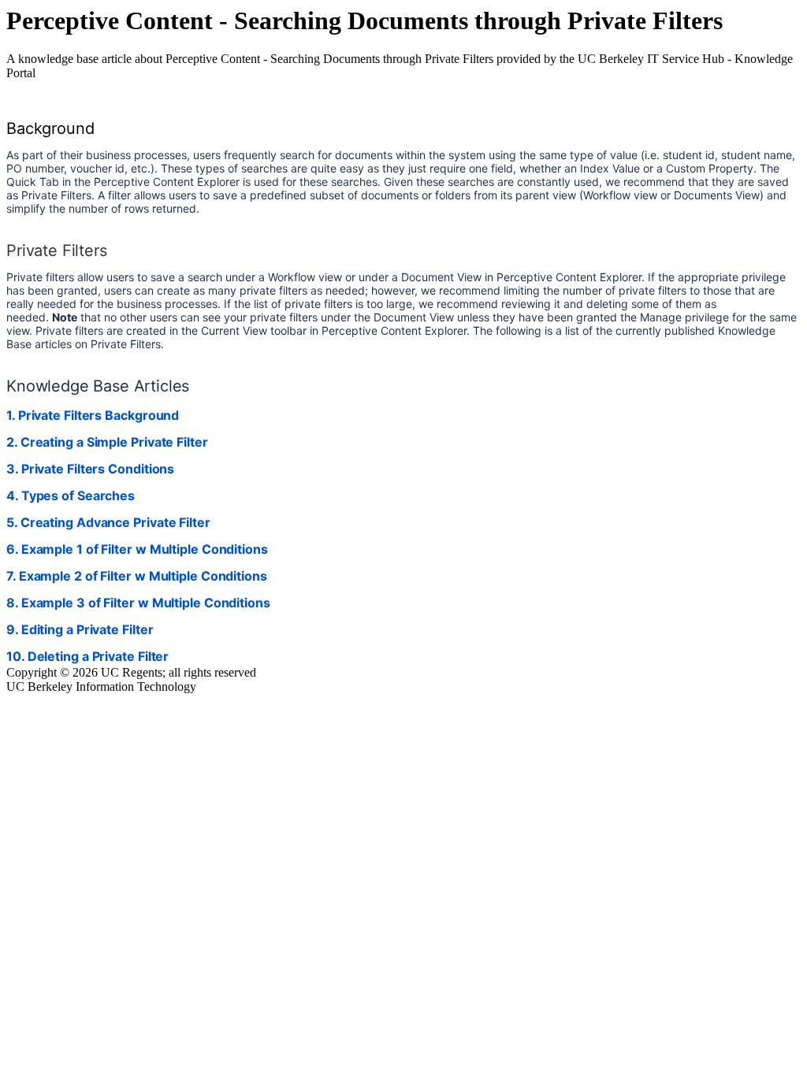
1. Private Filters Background (92, 415)
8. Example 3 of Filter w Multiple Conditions (138, 602)
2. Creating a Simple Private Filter (107, 442)
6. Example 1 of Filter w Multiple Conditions (137, 549)
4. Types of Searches (70, 495)
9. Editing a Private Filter (79, 629)
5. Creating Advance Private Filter (108, 522)
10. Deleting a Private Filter (87, 656)
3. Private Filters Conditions (90, 469)
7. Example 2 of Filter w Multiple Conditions (136, 576)
